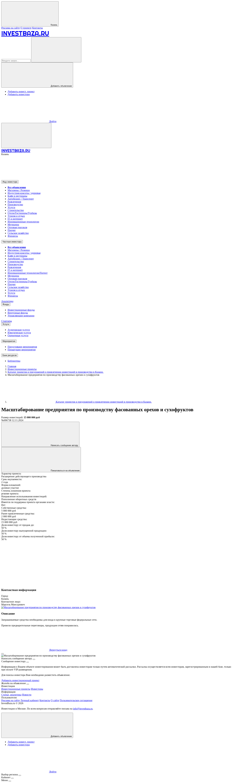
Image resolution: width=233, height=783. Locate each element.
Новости (26, 694)
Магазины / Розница (19, 190)
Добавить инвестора (19, 94)
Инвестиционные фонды (21, 310)
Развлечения (14, 201)
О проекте (26, 28)
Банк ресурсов (10, 355)
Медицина (13, 224)
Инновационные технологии (23, 221)
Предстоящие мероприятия (22, 346)
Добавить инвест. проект (21, 91)
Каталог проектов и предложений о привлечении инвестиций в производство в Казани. (103, 401)
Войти (52, 121)
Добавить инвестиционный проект (20, 680)
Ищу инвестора (10, 182)
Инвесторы (37, 689)
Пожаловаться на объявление (65, 470)
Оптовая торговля (17, 227)
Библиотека (14, 361)
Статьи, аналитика (11, 694)
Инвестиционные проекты (15, 689)
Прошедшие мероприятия (22, 349)
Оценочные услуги (18, 335)
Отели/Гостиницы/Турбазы (22, 213)
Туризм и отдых (16, 216)
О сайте (55, 700)
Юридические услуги (19, 332)
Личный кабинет (29, 700)
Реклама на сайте (10, 28)
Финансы (13, 236)
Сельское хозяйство (18, 233)
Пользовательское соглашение (76, 700)
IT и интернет (15, 218)
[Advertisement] (96, 563)
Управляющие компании (21, 315)
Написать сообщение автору (64, 445)
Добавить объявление (61, 86)
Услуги (11, 207)
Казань (53, 25)
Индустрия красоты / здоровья (24, 193)
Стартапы (6, 321)
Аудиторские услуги (19, 329)
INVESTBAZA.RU (25, 33)
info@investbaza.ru (83, 708)
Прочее (12, 230)
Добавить (61, 736)
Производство (15, 204)
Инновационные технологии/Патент (28, 273)
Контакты (37, 28)
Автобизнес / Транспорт (21, 198)
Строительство (16, 210)
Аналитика (7, 301)
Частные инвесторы (12, 241)
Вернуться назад (58, 650)
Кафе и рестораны (17, 196)
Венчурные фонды (18, 312)
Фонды (6, 304)
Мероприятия (9, 341)
